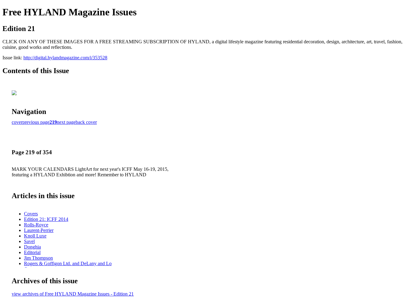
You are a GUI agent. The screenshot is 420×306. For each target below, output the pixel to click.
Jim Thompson (38, 258)
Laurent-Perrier (38, 230)
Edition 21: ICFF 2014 (46, 219)
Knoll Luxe (35, 235)
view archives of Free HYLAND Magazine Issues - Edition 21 (73, 293)
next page (66, 122)
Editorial (32, 252)
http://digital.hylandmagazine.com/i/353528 (65, 57)
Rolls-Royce (36, 224)
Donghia (32, 246)
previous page (36, 122)
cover (17, 122)
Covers (31, 213)
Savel (29, 241)
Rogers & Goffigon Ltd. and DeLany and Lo (68, 263)
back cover (86, 122)
